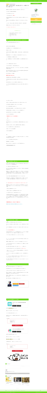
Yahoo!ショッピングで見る (15, 285)
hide (19, 30)
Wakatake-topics (8, 0)
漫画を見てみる (17, 325)
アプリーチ (20, 304)
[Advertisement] (17, 92)
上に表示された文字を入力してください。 (10, 371)
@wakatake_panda (33, 16)
